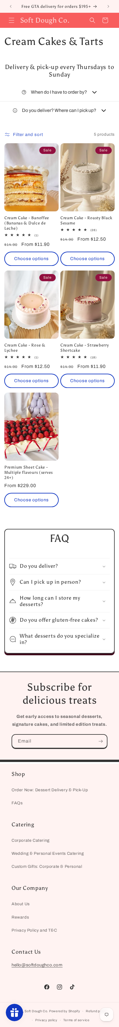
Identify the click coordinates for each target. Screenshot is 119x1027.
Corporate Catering (31, 840)
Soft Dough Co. (36, 1011)
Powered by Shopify (64, 1011)
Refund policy (96, 1011)
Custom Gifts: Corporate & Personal (47, 866)
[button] (11, 20)
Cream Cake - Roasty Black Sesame (86, 220)
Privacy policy (46, 1020)
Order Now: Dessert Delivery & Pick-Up (50, 790)
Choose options (31, 258)
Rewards (20, 917)
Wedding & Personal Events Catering (48, 853)
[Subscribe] (100, 741)
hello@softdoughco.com (37, 965)
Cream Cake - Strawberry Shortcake (84, 347)
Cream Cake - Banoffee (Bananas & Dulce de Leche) (26, 223)
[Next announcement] (108, 6)
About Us (21, 904)
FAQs (17, 803)
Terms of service (76, 1020)
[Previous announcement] (10, 6)
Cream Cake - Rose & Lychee (24, 347)
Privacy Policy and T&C (34, 930)
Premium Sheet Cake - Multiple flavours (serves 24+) (28, 472)
